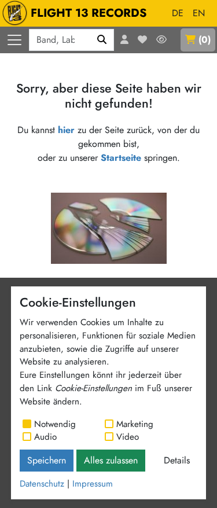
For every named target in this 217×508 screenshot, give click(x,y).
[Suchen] (102, 40)
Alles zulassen (111, 460)
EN (199, 13)
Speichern (46, 460)
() (204, 39)
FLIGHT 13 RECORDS (89, 13)
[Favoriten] (142, 39)
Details (177, 460)
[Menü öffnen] (14, 40)
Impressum (92, 483)
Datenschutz (42, 483)
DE (177, 13)
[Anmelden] (124, 39)
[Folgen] (161, 39)
